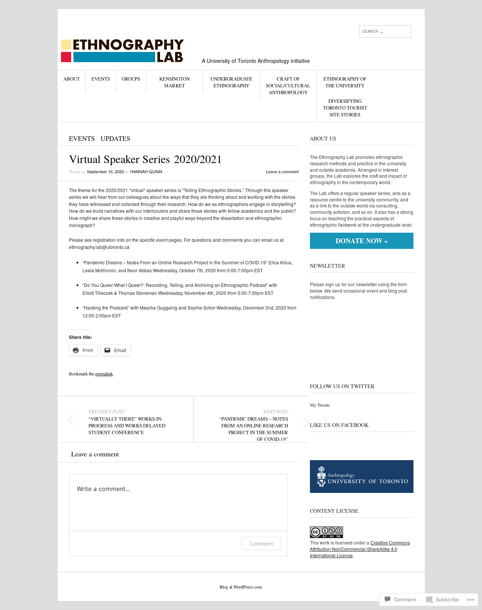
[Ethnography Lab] (184, 37)
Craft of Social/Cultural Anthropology (288, 85)
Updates (115, 138)
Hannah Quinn (146, 171)
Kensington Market (174, 82)
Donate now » (362, 241)
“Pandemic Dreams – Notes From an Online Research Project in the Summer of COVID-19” (253, 425)
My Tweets (320, 405)
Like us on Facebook (339, 425)
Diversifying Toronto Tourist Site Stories (345, 108)
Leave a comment (282, 171)
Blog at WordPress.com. (241, 587)
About (71, 78)
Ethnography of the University (344, 82)
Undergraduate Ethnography (231, 82)
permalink (104, 374)
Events (101, 78)
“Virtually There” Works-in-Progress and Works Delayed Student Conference (126, 422)
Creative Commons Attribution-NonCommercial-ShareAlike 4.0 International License (360, 548)
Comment (261, 543)
